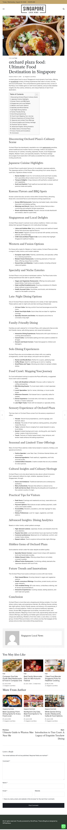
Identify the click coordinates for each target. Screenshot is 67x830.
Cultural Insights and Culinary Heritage (24, 122)
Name (5, 782)
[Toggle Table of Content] (36, 94)
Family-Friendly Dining (18, 112)
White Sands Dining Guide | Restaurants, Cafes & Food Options (53, 714)
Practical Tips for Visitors (19, 124)
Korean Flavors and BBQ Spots (20, 101)
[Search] (63, 9)
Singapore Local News (30, 76)
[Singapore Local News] (12, 638)
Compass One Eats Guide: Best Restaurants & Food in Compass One (12, 678)
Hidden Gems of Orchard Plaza (21, 128)
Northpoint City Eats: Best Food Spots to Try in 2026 (33, 714)
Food (16, 58)
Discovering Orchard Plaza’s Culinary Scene (24, 97)
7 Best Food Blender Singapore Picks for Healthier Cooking (53, 678)
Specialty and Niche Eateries (19, 107)
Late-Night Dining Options (19, 109)
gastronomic (47, 147)
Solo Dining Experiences (18, 114)
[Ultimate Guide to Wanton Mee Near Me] (2, 415)
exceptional (14, 81)
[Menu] (4, 9)
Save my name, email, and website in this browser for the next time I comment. (29, 799)
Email (5, 791)
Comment (6, 761)
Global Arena (37, 683)
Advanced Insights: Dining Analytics (23, 126)
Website (37, 791)
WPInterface (7, 823)
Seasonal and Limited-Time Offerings (23, 120)
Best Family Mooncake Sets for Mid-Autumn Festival (33, 678)
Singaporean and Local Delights (20, 103)
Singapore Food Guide (8, 709)
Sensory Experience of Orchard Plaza (23, 118)
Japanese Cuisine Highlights (20, 99)
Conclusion (15, 133)
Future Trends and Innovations (21, 131)
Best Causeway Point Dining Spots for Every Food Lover (12, 714)
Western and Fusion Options (20, 105)
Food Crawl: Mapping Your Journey (22, 116)
